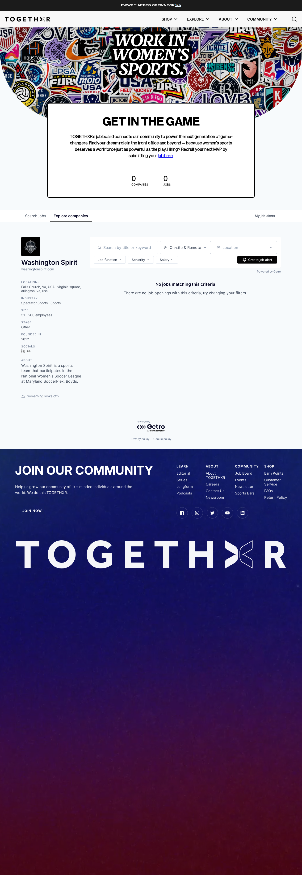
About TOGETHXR (215, 475)
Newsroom (215, 497)
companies (71, 215)
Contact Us (215, 491)
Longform (184, 487)
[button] (294, 19)
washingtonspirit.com (37, 269)
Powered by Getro (269, 271)
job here (165, 156)
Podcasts (184, 493)
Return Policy (275, 497)
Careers (212, 484)
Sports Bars (245, 493)
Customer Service (272, 482)
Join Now (32, 511)
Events (240, 480)
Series (181, 480)
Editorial (183, 473)
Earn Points (273, 473)
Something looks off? (43, 396)
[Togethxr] (27, 19)
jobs (35, 215)
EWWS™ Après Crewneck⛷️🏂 (151, 5)
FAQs (268, 491)
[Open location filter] (271, 247)
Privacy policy (140, 439)
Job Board (243, 473)
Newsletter (244, 487)
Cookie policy (162, 439)
